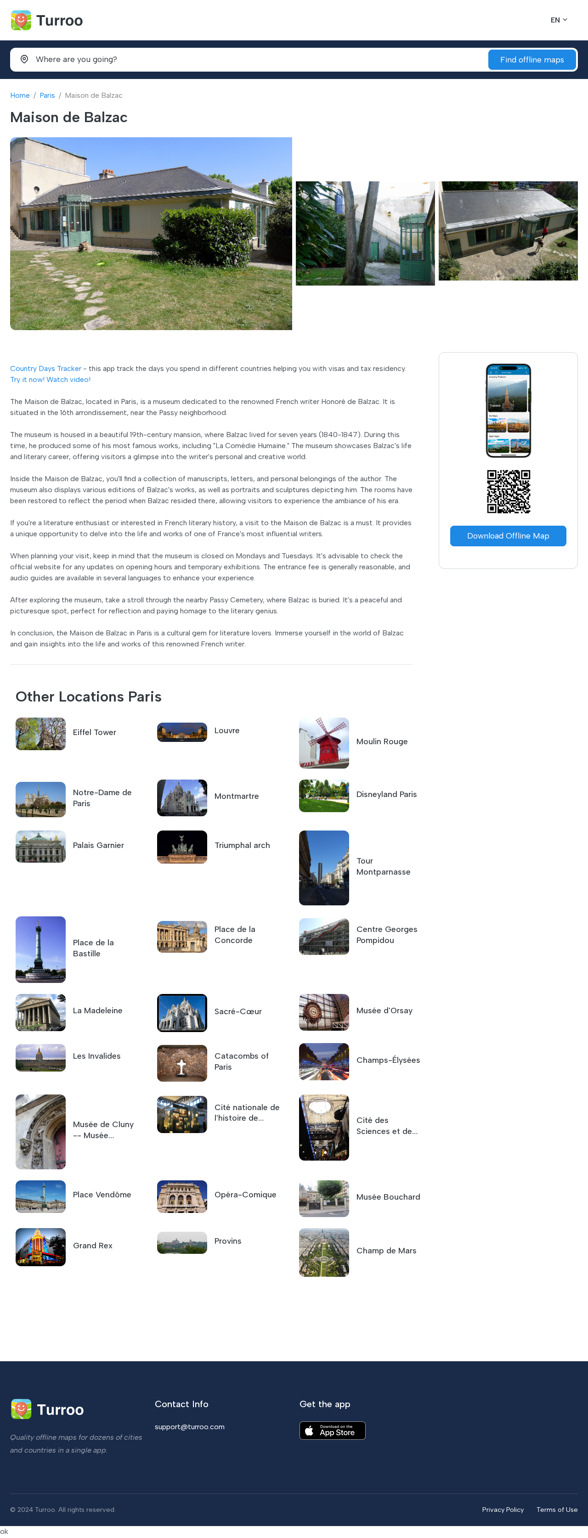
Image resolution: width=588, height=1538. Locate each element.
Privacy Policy (503, 1509)
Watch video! (68, 379)
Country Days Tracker (45, 368)
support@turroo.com (190, 1426)
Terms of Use (557, 1509)
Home (20, 95)
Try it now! (27, 379)
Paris (47, 95)
